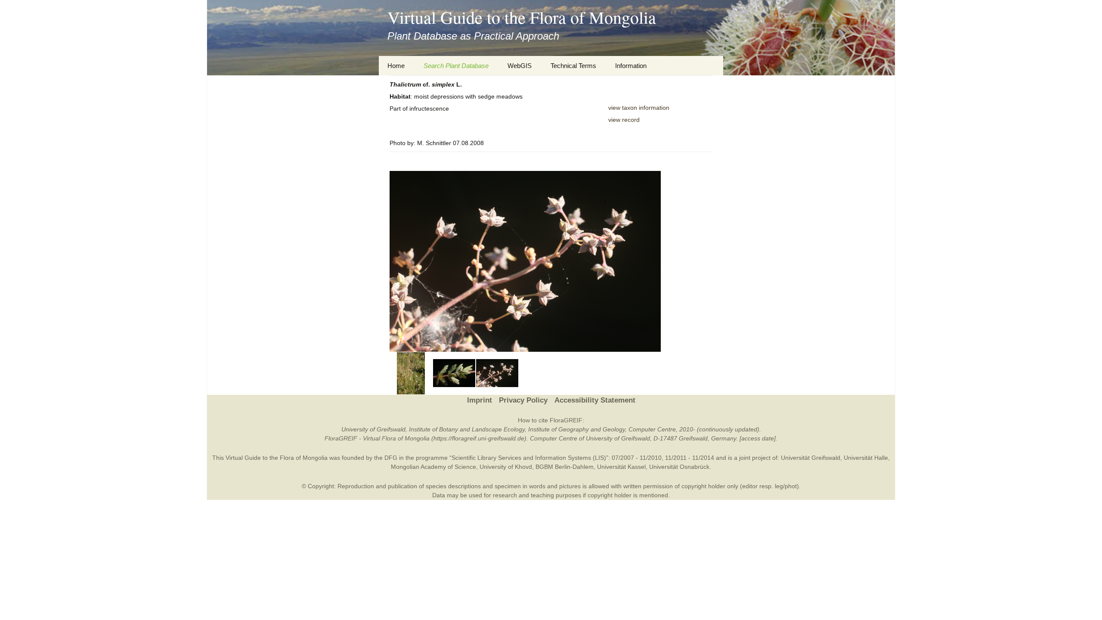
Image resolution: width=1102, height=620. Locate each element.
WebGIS (520, 65)
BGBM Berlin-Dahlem (565, 466)
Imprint (479, 400)
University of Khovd (506, 466)
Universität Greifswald (810, 457)
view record (624, 119)
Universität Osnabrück (679, 466)
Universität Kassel (621, 466)
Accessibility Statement (594, 400)
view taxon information (638, 107)
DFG (390, 457)
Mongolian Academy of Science (433, 466)
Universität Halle (866, 457)
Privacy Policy (523, 400)
